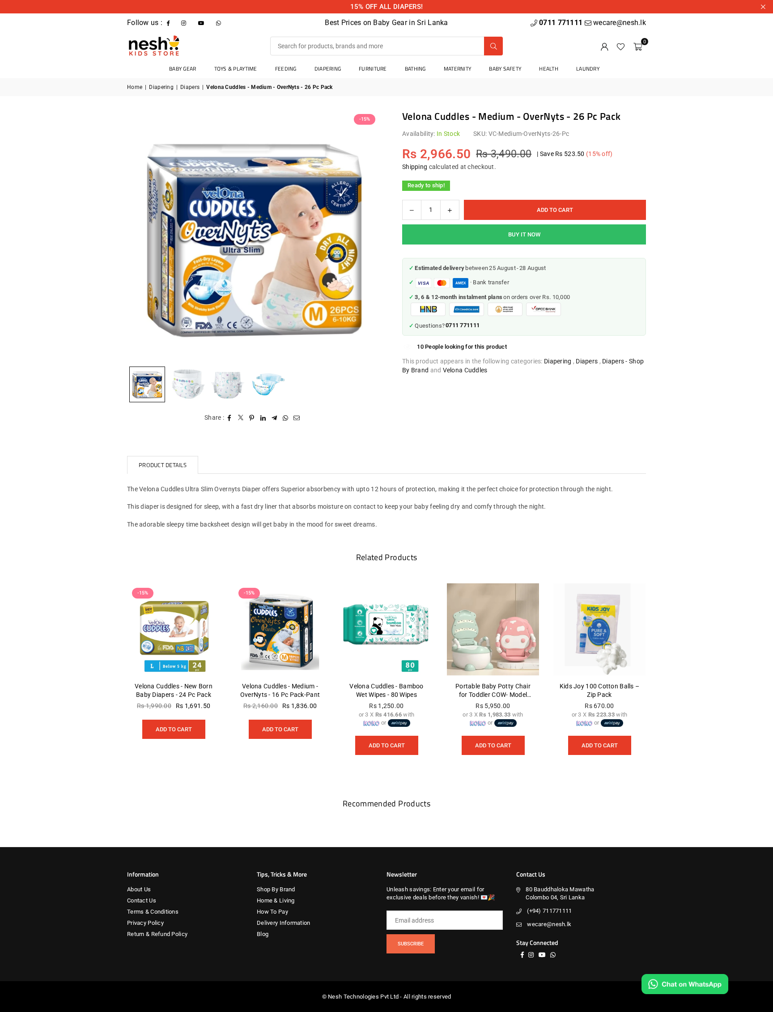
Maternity (457, 68)
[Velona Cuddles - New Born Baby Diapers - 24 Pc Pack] (173, 629)
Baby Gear (182, 68)
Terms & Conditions (152, 911)
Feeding (286, 68)
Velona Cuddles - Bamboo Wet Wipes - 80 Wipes (386, 691)
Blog (262, 934)
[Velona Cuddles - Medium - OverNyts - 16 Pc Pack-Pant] (280, 629)
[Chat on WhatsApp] (684, 984)
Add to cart (174, 726)
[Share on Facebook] (229, 417)
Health (548, 68)
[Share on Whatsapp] (285, 417)
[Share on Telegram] (274, 417)
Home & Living (276, 900)
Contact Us (141, 900)
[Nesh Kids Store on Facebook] (169, 22)
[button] (637, 46)
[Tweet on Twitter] (241, 417)
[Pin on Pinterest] (252, 417)
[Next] (362, 235)
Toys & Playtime (235, 68)
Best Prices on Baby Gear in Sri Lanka (386, 22)
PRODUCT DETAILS (163, 464)
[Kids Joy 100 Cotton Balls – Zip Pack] (599, 629)
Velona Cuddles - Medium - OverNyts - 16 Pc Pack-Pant (280, 691)
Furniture (373, 68)
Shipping (414, 167)
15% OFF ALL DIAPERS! (386, 7)
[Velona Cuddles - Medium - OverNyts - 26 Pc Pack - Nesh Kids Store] (187, 384)
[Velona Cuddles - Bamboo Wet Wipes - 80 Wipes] (386, 629)
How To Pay (272, 911)
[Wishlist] (620, 46)
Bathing (415, 68)
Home (134, 87)
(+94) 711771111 (549, 910)
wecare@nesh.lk (549, 924)
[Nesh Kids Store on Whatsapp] (219, 22)
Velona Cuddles (465, 370)
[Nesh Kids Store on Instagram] (184, 22)
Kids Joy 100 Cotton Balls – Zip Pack (600, 691)
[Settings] (604, 46)
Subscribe (411, 944)
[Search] (493, 46)
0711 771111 (561, 22)
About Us (139, 889)
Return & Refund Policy (157, 934)
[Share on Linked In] (263, 417)
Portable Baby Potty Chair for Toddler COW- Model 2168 (493, 691)
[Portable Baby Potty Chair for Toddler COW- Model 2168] (493, 629)
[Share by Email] (296, 417)
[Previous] (145, 235)
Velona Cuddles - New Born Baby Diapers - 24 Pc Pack (173, 691)
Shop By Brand (276, 889)
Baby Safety (505, 68)
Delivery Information (283, 922)
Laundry (587, 68)
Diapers (190, 87)
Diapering (327, 68)
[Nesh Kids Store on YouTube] (202, 22)
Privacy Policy (145, 922)
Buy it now (524, 234)
